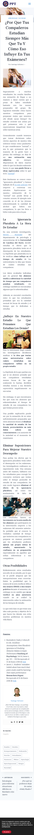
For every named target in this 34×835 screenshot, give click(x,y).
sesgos (21, 763)
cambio (7, 747)
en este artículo (21, 185)
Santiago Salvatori (17, 64)
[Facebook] (14, 722)
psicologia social (10, 763)
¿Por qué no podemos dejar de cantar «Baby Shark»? (25, 783)
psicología (25, 759)
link (24, 662)
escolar (7, 755)
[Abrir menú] (29, 4)
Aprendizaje (12, 18)
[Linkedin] (12, 722)
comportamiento (10, 751)
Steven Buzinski (12, 235)
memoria (7, 759)
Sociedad (22, 18)
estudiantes (16, 755)
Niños (16, 759)
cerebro (15, 747)
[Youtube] (22, 722)
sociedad (7, 768)
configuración (6, 827)
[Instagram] (17, 722)
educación (23, 751)
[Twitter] (19, 722)
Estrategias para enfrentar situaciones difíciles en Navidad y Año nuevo (8, 786)
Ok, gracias (6, 832)
